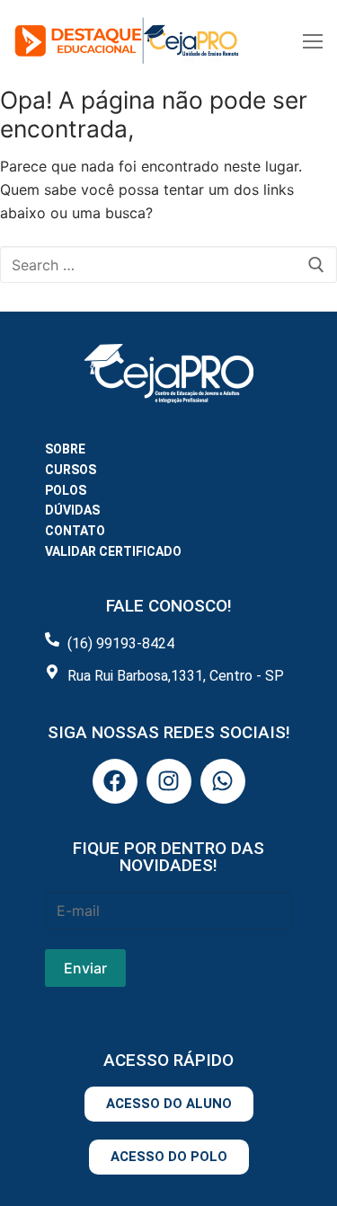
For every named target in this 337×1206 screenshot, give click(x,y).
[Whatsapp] (222, 781)
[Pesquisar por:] (168, 265)
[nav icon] (313, 40)
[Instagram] (168, 781)
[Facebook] (115, 781)
